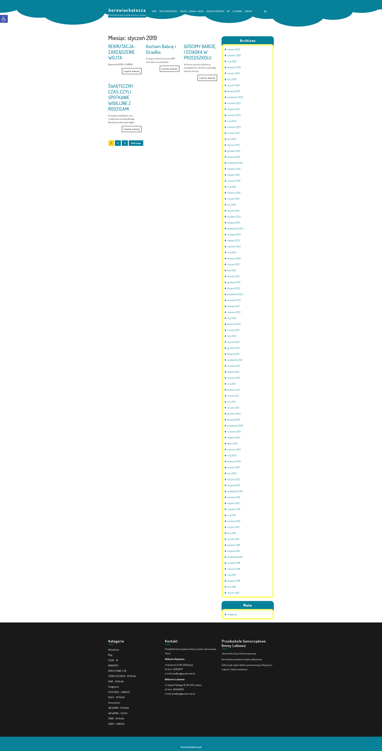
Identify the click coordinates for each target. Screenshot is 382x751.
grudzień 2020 (234, 413)
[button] (4, 19)
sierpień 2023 (233, 240)
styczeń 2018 (233, 592)
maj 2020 (232, 455)
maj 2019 (231, 515)
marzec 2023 (233, 264)
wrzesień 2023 (234, 234)
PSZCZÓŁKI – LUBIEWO (119, 692)
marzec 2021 (233, 395)
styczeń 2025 (233, 144)
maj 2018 (231, 574)
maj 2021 (231, 383)
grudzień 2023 (234, 216)
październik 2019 (235, 491)
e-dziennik (237, 11)
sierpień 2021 (233, 371)
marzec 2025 (233, 133)
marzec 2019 (233, 527)
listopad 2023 (233, 222)
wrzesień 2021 (233, 365)
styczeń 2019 (233, 539)
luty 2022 (231, 336)
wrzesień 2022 (234, 300)
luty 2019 (231, 533)
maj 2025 (231, 121)
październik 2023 (235, 228)
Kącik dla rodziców (215, 11)
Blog (110, 654)
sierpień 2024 (233, 174)
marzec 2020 (233, 467)
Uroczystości (114, 702)
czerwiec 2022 (234, 312)
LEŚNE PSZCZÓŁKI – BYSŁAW (122, 676)
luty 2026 (231, 79)
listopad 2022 (233, 288)
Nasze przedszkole (168, 11)
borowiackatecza (127, 10)
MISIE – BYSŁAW (116, 681)
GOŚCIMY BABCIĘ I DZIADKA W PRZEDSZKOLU (199, 52)
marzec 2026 (233, 73)
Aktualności (113, 649)
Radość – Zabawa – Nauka (192, 11)
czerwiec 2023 (234, 246)
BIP (228, 11)
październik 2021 (234, 359)
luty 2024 (231, 204)
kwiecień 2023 (234, 258)
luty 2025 (231, 138)
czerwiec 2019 (233, 509)
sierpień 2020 (233, 437)
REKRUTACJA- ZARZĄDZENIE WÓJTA (121, 52)
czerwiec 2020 (234, 449)
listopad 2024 (233, 156)
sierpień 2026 (233, 49)
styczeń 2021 (233, 407)
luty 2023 (231, 270)
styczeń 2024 (233, 210)
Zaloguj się (232, 614)
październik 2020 (235, 425)
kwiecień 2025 (234, 127)
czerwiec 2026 (234, 55)
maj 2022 (231, 318)
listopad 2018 (233, 550)
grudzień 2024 (233, 150)
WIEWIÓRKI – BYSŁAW (118, 707)
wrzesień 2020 (234, 431)
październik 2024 (235, 162)
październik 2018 (235, 556)
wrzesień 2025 (234, 103)
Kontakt (248, 11)
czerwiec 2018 (233, 568)
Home (154, 11)
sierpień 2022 (233, 306)
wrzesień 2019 (233, 497)
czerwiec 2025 (234, 115)
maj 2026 (232, 61)
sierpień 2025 (233, 109)
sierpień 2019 (233, 503)
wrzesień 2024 (233, 168)
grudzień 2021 (233, 347)
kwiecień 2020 (234, 461)
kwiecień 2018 (233, 580)
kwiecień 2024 (233, 192)
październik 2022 (235, 294)
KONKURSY (113, 665)
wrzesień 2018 (233, 562)
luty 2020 (231, 473)
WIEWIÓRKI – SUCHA (117, 713)
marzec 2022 (233, 330)
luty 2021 (231, 401)
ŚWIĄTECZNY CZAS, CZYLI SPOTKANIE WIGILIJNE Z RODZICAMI (120, 97)
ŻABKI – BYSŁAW (116, 718)
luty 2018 (231, 586)
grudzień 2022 (234, 282)
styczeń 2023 (233, 276)
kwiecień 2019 (233, 521)
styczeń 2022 (233, 341)
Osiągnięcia (113, 686)
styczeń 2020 (233, 479)
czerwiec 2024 (233, 180)
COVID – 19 (113, 660)
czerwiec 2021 (233, 377)
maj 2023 (231, 252)
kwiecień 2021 (233, 389)
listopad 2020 (233, 419)
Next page (136, 143)
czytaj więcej (131, 70)
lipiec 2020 (232, 443)
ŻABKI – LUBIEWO (116, 723)
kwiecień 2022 (234, 324)
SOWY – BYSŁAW (116, 697)
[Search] (265, 11)
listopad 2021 (233, 353)
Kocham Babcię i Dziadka (161, 49)
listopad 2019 (233, 485)
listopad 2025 (233, 91)
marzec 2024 (233, 198)
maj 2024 (231, 186)
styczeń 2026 (233, 85)
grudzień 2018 (233, 545)
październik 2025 (235, 97)
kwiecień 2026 (234, 67)
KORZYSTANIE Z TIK (117, 670)
